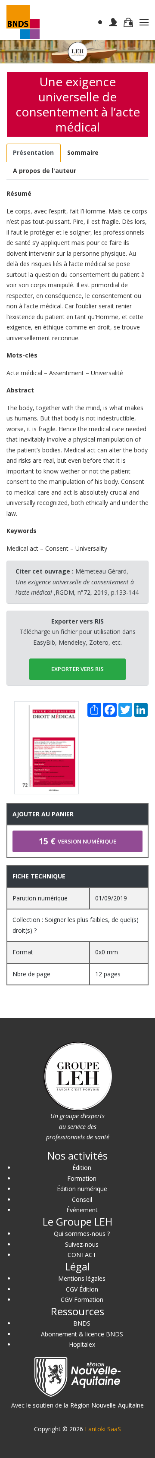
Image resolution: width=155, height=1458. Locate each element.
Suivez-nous (82, 1244)
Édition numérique (82, 1189)
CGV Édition (82, 1289)
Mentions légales (81, 1278)
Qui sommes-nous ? (82, 1233)
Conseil (82, 1199)
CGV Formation (82, 1299)
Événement (82, 1210)
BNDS (81, 1323)
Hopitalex (82, 1344)
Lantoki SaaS (103, 1429)
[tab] (33, 153)
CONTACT (82, 1255)
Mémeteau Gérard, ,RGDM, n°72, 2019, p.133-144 (77, 581)
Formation (81, 1178)
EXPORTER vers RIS (77, 669)
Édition (81, 1167)
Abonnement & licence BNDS (82, 1334)
